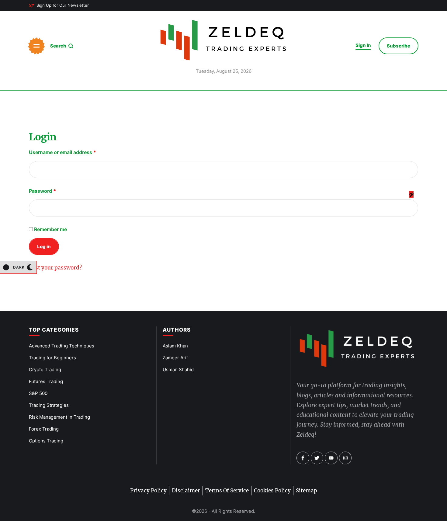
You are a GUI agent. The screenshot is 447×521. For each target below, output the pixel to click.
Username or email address (64, 151)
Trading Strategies (49, 405)
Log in (44, 246)
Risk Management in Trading (59, 417)
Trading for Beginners (52, 358)
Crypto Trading (45, 369)
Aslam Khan (175, 346)
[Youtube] (331, 458)
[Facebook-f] (302, 458)
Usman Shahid (178, 369)
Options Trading (46, 441)
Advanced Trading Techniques (61, 346)
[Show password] (411, 199)
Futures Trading (46, 381)
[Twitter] (317, 458)
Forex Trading (44, 429)
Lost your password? (55, 267)
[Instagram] (345, 458)
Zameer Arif (175, 358)
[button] (59, 5)
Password (44, 190)
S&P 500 (38, 393)
